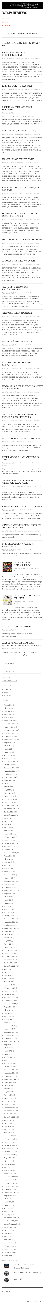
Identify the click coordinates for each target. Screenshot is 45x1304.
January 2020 (8, 953)
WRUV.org (7, 695)
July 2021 (7, 897)
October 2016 (9, 1076)
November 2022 (9, 846)
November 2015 (9, 1111)
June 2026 (7, 711)
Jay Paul (31, 568)
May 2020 (7, 941)
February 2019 (9, 988)
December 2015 (9, 1108)
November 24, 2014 (8, 531)
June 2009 (7, 1233)
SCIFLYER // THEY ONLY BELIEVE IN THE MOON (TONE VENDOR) (19, 215)
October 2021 (8, 887)
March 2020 (8, 947)
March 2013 (8, 1211)
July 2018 (7, 1010)
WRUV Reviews (14, 12)
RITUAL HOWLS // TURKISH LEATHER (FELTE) (21, 131)
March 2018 (8, 1023)
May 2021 (7, 903)
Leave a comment (35, 58)
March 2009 (8, 1243)
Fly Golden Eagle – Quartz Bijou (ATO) (21, 438)
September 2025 (10, 739)
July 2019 (7, 972)
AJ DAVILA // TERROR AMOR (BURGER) (19, 261)
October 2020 (9, 925)
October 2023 (9, 812)
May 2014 (7, 1167)
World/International (19, 571)
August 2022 (8, 856)
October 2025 (9, 736)
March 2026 (8, 721)
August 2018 (8, 1007)
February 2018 (9, 1026)
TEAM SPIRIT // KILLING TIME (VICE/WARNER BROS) (15, 288)
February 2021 (9, 912)
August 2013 (8, 1196)
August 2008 (8, 1255)
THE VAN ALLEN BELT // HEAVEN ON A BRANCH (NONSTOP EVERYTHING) (19, 416)
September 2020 (10, 928)
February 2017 (9, 1063)
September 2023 (10, 815)
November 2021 (9, 884)
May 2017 (7, 1054)
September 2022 (10, 853)
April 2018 (7, 1019)
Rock (27, 58)
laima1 (19, 463)
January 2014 (8, 1180)
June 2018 (7, 1013)
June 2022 (7, 862)
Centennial (18, 1279)
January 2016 (8, 1104)
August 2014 (8, 1158)
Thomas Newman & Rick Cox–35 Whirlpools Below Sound (17, 481)
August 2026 (8, 705)
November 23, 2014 (19, 568)
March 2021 (8, 909)
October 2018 (9, 1000)
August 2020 (8, 931)
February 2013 (9, 1214)
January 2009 (8, 1249)
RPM (38, 568)
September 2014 (10, 1155)
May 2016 (7, 1092)
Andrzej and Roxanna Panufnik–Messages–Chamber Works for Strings (21, 644)
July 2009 (7, 1230)
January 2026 (8, 727)
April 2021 (7, 906)
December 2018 (9, 994)
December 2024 (9, 768)
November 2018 (9, 997)
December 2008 (10, 1252)
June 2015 (7, 1126)
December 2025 (9, 730)
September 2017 (10, 1041)
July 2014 (7, 1161)
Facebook (7, 689)
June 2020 (7, 938)
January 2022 (8, 878)
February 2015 (9, 1139)
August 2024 (8, 780)
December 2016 (9, 1070)
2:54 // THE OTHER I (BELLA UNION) (17, 86)
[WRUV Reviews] (22, 4)
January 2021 (8, 916)
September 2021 (10, 890)
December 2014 (9, 1145)
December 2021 (9, 881)
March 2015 (8, 1136)
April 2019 (7, 982)
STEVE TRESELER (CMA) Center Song (27, 1272)
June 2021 (7, 900)
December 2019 (9, 956)
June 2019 (7, 975)
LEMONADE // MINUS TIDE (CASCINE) (18, 341)
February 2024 (9, 799)
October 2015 (8, 1114)
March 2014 (8, 1174)
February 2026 (9, 724)
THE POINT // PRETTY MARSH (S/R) (17, 313)
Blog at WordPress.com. (9, 1292)
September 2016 (10, 1079)
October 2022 (9, 850)
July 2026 (7, 708)
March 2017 (8, 1060)
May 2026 (7, 714)
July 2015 (7, 1123)
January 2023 (8, 840)
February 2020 (9, 950)
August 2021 (8, 894)
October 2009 (9, 1221)
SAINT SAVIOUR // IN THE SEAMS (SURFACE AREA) (16, 364)
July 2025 (7, 746)
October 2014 (9, 1152)
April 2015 (7, 1133)
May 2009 (7, 1237)
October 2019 (9, 963)
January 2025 (8, 765)
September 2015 (10, 1117)
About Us (5, 18)
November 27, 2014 (8, 162)
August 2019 (8, 969)
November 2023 (9, 809)
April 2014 (7, 1170)
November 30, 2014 (8, 58)
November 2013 (9, 1186)
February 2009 (9, 1246)
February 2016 (9, 1101)
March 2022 (8, 872)
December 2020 (9, 919)
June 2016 (7, 1089)
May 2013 (7, 1205)
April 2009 (7, 1240)
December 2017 (9, 1032)
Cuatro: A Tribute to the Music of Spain (22, 506)
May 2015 (7, 1130)
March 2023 (8, 834)
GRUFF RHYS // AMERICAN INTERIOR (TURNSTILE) (14, 54)
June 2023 (7, 824)
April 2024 (7, 793)
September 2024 (10, 777)
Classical (34, 463)
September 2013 (10, 1192)
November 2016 (9, 1073)
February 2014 (9, 1177)
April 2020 (7, 944)
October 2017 (9, 1038)
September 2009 (10, 1224)
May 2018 (7, 1016)
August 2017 (8, 1045)
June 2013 (7, 1202)
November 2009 (10, 1218)
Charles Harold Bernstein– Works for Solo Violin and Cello (22, 526)
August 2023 (8, 818)
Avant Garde (27, 463)
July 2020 (7, 934)
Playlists (6, 692)
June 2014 (7, 1164)
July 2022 (7, 859)
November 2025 (9, 733)
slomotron (20, 58)
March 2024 (8, 796)
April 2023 (7, 831)
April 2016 (7, 1095)
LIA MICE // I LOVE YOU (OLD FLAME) (18, 159)
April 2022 (7, 868)
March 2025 (8, 758)
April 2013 (7, 1208)
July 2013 (7, 1199)
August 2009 (8, 1227)
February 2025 (9, 761)
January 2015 (8, 1142)
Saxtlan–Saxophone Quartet (16, 626)
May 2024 (7, 790)
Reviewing (5, 22)
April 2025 (7, 755)
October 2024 (9, 774)
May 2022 (7, 865)
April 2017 (7, 1057)
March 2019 (8, 985)
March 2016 (8, 1098)
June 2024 (7, 787)
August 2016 (8, 1082)
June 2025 (7, 749)
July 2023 (7, 821)
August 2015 (8, 1120)
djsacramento (21, 442)
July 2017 (7, 1048)
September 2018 (10, 1004)
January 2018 (8, 1029)
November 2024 (10, 771)
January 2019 (8, 991)
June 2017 (7, 1051)
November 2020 (10, 922)
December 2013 (9, 1183)
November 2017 (9, 1035)
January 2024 (8, 802)
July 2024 (7, 783)
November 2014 (9, 1148)
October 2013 (8, 1189)
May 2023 (7, 827)
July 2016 (7, 1085)
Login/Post (6, 25)
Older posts (9, 663)
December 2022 (9, 843)
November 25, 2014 (8, 442)
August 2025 (8, 743)
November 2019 (9, 960)
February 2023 (9, 837)
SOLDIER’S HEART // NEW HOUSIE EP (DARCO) (22, 240)
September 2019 (10, 966)
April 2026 (7, 717)
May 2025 (7, 752)
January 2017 (8, 1067)
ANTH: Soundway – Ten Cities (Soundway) (25, 564)
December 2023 (9, 805)
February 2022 (9, 875)
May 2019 (7, 978)
